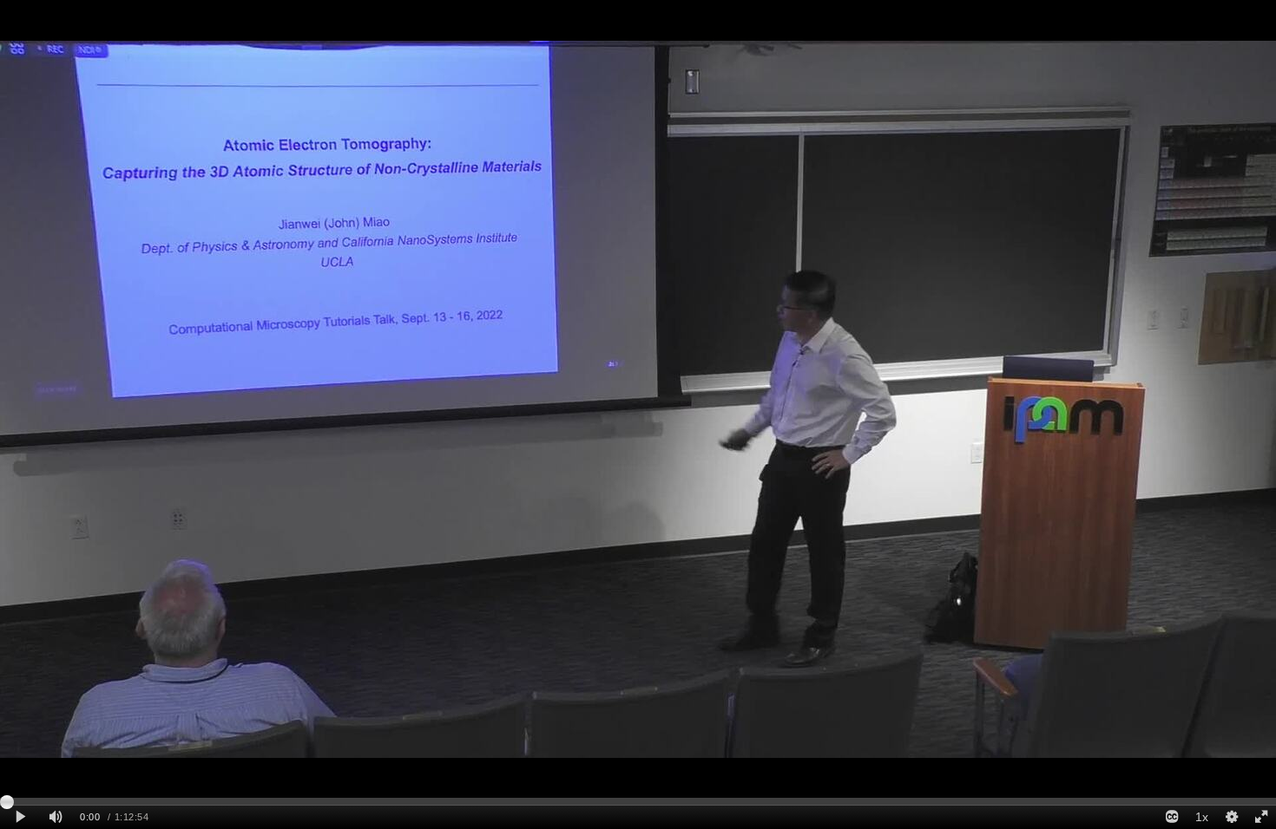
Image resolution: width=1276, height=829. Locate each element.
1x (1201, 817)
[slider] (638, 801)
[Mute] (55, 817)
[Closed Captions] (1172, 817)
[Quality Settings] (1231, 817)
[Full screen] (1261, 817)
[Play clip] (20, 817)
